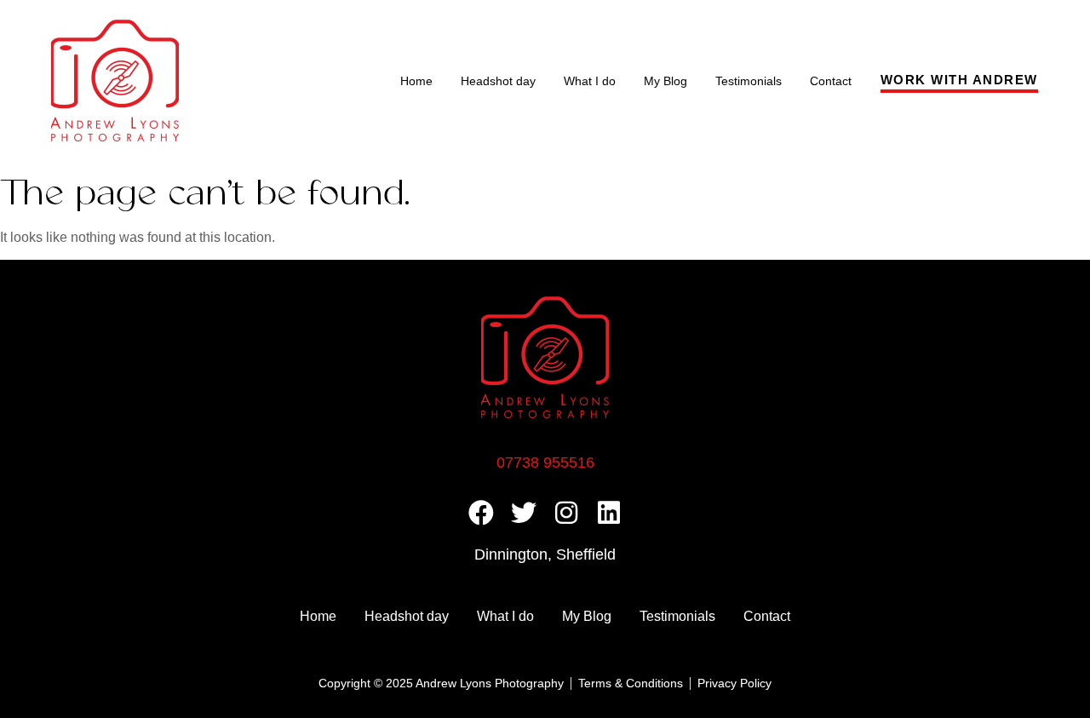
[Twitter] (523, 513)
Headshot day (498, 81)
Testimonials (748, 81)
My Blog (665, 81)
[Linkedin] (609, 513)
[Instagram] (566, 513)
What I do (590, 81)
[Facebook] (481, 513)
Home (416, 81)
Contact (831, 81)
